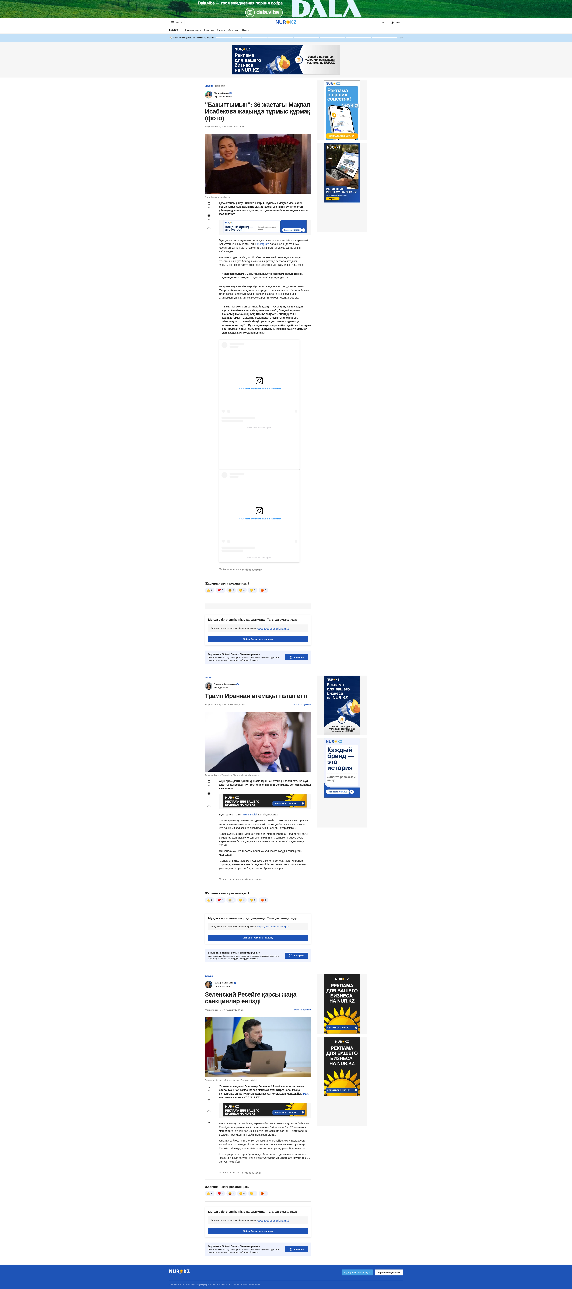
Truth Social (250, 814)
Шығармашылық (193, 30)
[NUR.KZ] (286, 22)
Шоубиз (173, 30)
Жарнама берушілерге (388, 1272)
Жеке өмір (209, 30)
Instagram (263, 244)
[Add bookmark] (209, 238)
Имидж (245, 30)
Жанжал (221, 30)
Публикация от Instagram (259, 427)
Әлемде (209, 677)
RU (383, 22)
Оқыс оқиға (233, 30)
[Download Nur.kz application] (286, 9)
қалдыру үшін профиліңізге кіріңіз (273, 628)
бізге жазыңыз (254, 569)
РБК (305, 1093)
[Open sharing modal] (209, 227)
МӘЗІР (179, 22)
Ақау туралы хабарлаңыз (357, 1272)
